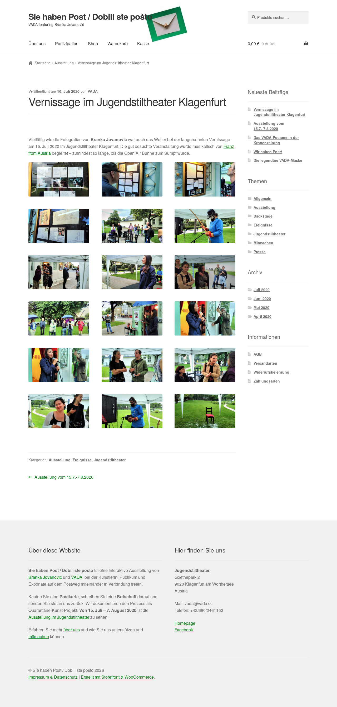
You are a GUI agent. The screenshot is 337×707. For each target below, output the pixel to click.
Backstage (263, 216)
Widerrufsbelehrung (271, 372)
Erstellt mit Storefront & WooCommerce (117, 677)
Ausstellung (64, 62)
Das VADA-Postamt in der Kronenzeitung (276, 140)
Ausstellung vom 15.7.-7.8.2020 (63, 477)
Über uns (37, 43)
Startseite (43, 62)
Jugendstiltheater (110, 459)
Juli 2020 (262, 289)
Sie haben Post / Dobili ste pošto (90, 16)
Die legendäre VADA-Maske (278, 160)
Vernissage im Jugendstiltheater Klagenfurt (279, 112)
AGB (258, 354)
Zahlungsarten (267, 381)
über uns (71, 630)
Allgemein (262, 198)
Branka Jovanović (45, 577)
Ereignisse (82, 459)
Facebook (184, 630)
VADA (93, 91)
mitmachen (38, 636)
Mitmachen (263, 242)
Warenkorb (117, 43)
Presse (260, 251)
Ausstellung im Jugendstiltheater (58, 617)
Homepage (185, 623)
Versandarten (265, 363)
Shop (93, 43)
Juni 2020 (262, 298)
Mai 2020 (261, 307)
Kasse (143, 43)
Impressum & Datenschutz (52, 677)
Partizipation (66, 43)
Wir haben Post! (268, 151)
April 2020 (262, 316)
